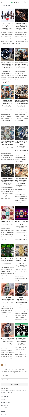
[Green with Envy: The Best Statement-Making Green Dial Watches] (7, 250)
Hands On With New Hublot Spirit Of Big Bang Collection (7, 299)
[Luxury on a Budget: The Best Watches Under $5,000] (21, 213)
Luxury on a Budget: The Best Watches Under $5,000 (21, 223)
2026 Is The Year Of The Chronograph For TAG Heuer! (7, 25)
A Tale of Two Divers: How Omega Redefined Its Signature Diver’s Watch (7, 64)
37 (12, 365)
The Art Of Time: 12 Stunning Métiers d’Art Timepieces (7, 102)
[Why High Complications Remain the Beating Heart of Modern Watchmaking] (21, 92)
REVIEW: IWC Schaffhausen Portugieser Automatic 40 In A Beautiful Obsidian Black (21, 301)
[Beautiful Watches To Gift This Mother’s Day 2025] (7, 213)
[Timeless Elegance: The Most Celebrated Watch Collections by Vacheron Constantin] (21, 250)
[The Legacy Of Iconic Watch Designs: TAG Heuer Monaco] (21, 133)
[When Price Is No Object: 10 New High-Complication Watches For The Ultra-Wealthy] (7, 133)
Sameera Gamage (7, 28)
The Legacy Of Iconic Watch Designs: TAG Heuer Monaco (21, 143)
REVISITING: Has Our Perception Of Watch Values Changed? (21, 340)
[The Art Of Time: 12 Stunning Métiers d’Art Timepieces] (7, 92)
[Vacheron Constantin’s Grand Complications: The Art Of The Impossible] (7, 170)
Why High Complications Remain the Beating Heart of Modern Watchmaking (21, 102)
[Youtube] (7, 388)
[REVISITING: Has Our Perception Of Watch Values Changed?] (21, 330)
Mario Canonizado (20, 265)
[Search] (27, 1)
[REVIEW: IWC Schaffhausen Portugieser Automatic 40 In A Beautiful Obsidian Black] (21, 289)
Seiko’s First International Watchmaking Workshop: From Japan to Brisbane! (21, 64)
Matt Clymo (20, 343)
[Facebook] (2, 388)
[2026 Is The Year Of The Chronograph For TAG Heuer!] (7, 15)
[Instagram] (4, 388)
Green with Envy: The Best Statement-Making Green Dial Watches (7, 260)
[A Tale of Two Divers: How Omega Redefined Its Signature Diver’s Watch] (7, 54)
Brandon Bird (7, 67)
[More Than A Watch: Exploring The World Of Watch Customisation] (21, 15)
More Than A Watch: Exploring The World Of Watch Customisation (21, 25)
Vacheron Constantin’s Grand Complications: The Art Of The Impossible (7, 180)
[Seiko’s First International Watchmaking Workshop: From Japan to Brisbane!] (21, 54)
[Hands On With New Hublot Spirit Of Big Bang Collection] (7, 289)
